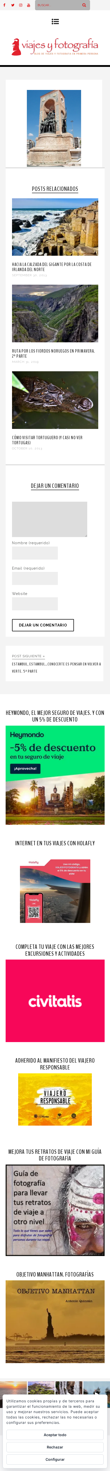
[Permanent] (55, 254)
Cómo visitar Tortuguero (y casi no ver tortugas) (47, 440)
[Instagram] (23, 5)
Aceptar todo (55, 1435)
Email (28, 568)
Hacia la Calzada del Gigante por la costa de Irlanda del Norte (52, 267)
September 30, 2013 (29, 275)
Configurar (55, 1459)
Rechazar (55, 1447)
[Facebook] (7, 5)
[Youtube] (31, 5)
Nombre (31, 543)
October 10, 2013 (27, 448)
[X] (15, 5)
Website (19, 594)
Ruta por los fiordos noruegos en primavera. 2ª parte (53, 353)
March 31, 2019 (25, 362)
